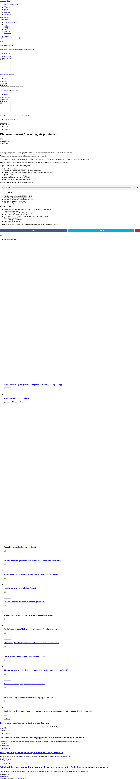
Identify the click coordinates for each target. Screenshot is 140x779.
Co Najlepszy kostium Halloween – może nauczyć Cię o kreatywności (30, 629)
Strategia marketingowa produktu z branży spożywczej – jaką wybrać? (32, 574)
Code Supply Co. (21, 778)
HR (5, 6)
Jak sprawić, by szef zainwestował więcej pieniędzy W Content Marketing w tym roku (42, 737)
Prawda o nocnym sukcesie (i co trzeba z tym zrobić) (24, 602)
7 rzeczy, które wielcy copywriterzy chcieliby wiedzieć (24, 684)
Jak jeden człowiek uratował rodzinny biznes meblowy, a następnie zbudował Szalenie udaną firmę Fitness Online (48, 711)
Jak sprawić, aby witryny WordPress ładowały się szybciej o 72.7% (30, 698)
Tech (5, 11)
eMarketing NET (5, 1)
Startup (6, 9)
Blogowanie (7, 12)
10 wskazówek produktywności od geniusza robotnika (25, 656)
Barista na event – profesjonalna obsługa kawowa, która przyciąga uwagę (17, 49)
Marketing (7, 7)
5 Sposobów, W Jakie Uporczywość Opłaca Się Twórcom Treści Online (31, 643)
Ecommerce (7, 14)
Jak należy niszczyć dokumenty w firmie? (9, 90)
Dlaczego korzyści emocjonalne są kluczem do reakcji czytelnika (31, 752)
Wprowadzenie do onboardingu (7, 74)
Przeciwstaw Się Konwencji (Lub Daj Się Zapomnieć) (26, 723)
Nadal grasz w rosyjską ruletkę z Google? (20, 588)
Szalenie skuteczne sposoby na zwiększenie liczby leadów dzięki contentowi (17, 115)
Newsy (6, 94)
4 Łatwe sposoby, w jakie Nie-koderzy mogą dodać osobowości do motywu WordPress (37, 670)
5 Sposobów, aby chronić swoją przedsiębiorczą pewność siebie (28, 615)
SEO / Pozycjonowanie (11, 4)
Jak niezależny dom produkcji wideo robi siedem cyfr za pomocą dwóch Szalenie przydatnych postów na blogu (54, 767)
